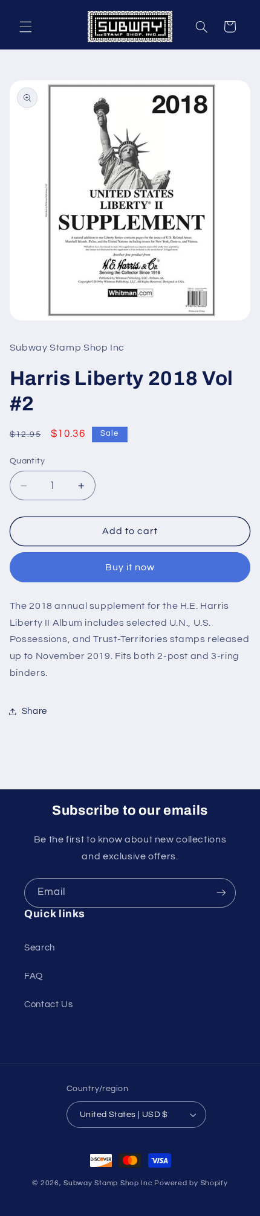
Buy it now (130, 567)
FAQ (33, 976)
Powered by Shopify (190, 1183)
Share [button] (34, 711)
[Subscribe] (221, 893)
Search (39, 947)
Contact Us (48, 1004)
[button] (25, 26)
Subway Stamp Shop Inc (107, 1183)
